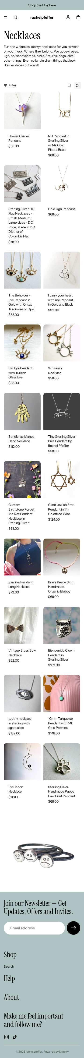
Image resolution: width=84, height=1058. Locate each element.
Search (9, 966)
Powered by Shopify (56, 1051)
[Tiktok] (15, 1037)
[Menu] (5, 17)
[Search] (15, 17)
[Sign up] (73, 928)
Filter (12, 85)
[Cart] (78, 17)
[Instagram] (6, 1037)
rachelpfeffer (34, 1051)
